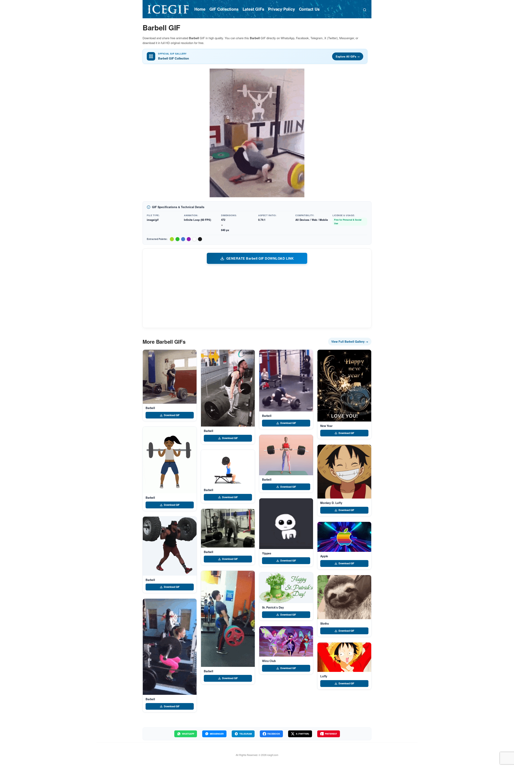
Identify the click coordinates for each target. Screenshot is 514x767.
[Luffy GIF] (344, 657)
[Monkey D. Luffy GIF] (344, 472)
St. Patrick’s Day (273, 607)
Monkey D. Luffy (331, 503)
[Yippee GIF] (286, 523)
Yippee (266, 553)
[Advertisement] (257, 295)
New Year (326, 426)
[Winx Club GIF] (286, 641)
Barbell (150, 408)
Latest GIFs (253, 9)
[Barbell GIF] (170, 377)
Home (199, 9)
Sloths (324, 623)
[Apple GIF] (344, 537)
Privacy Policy (281, 9)
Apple (324, 556)
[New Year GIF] (344, 386)
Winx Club (269, 661)
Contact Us (309, 9)
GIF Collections (224, 9)
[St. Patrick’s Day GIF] (286, 587)
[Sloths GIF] (344, 597)
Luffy (323, 676)
